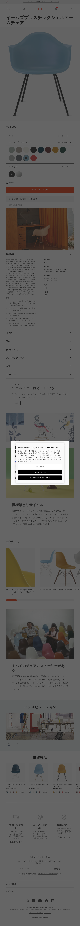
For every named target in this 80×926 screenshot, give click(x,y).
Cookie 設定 (40, 467)
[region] (40, 463)
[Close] (64, 445)
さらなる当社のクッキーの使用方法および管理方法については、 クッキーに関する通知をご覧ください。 (40, 459)
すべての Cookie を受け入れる (40, 478)
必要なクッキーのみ (40, 472)
